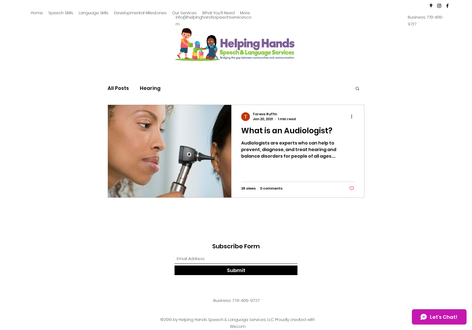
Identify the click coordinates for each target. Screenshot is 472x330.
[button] (357, 89)
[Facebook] (447, 5)
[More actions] (353, 116)
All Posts (118, 88)
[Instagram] (439, 5)
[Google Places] (431, 5)
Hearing (150, 88)
